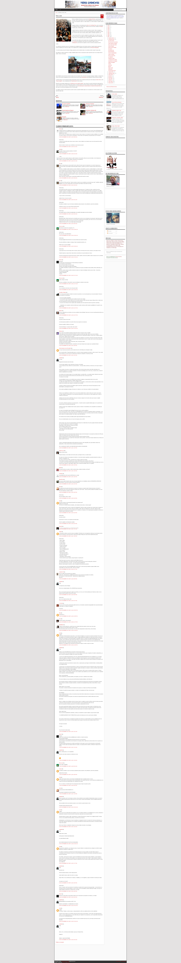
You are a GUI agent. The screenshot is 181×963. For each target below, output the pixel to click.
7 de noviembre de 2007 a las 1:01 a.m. (68, 731)
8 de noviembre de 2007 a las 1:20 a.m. (68, 826)
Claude (60, 531)
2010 (109, 32)
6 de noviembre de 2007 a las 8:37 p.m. (68, 569)
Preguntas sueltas (111, 58)
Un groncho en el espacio (112, 61)
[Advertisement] (81, 953)
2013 (109, 28)
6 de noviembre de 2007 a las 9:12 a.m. (68, 146)
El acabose (110, 48)
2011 (109, 31)
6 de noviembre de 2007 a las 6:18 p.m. (68, 498)
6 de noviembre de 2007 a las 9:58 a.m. (68, 223)
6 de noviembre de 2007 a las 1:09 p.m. (68, 345)
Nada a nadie (59, 16)
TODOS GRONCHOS (65, 961)
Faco (60, 618)
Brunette (60, 526)
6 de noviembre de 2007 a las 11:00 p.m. (68, 616)
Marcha (109, 66)
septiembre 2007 (111, 73)
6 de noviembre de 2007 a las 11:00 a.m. (68, 246)
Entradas (109, 231)
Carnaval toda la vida (112, 70)
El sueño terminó (111, 40)
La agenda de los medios (112, 59)
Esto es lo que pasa (111, 55)
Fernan (60, 128)
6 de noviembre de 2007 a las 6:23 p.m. (68, 523)
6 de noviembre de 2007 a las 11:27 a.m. (68, 275)
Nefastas (60, 331)
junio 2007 (110, 77)
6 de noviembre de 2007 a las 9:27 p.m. (68, 600)
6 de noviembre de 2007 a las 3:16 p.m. (68, 483)
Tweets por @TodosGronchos (111, 86)
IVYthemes (64, 962)
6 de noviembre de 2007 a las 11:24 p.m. (68, 630)
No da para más (111, 50)
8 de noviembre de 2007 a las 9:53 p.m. (68, 897)
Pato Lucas (61, 226)
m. (59, 156)
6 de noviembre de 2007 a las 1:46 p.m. (68, 470)
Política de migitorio (111, 62)
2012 (109, 29)
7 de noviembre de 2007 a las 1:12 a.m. (68, 747)
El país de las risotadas (112, 47)
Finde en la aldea (111, 54)
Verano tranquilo (111, 46)
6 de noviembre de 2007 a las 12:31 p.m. (68, 328)
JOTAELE (61, 473)
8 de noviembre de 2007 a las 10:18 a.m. (68, 843)
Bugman (60, 310)
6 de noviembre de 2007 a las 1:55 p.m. (68, 476)
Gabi (60, 500)
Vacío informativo (111, 51)
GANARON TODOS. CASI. (116, 110)
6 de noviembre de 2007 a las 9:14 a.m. (68, 153)
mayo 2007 (111, 78)
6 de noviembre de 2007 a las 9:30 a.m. (68, 185)
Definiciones (110, 69)
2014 (109, 27)
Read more (67, 106)
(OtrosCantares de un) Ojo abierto (65, 348)
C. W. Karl (61, 603)
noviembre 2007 (111, 39)
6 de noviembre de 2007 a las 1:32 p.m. (68, 355)
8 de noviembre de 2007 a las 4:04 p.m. (68, 882)
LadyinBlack (61, 624)
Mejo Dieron (61, 479)
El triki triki (110, 65)
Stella (60, 149)
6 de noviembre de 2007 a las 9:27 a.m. (68, 160)
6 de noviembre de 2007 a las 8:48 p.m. (68, 578)
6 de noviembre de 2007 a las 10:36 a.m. (68, 235)
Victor (60, 486)
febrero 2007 (111, 82)
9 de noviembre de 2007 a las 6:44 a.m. (68, 939)
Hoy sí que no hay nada (112, 44)
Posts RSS (118, 961)
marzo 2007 (111, 81)
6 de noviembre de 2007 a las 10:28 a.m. (68, 229)
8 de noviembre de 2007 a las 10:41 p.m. (68, 905)
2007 (109, 36)
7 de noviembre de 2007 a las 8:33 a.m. (68, 766)
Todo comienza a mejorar (112, 43)
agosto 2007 (111, 74)
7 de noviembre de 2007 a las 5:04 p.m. (68, 785)
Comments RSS (123, 961)
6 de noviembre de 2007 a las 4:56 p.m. (68, 492)
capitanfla (61, 357)
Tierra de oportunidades (112, 52)
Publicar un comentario (60, 942)
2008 (109, 35)
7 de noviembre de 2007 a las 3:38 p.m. (68, 774)
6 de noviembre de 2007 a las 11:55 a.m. (68, 289)
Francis (60, 768)
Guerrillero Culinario (62, 292)
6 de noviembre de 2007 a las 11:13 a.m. (68, 257)
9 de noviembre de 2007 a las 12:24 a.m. (68, 921)
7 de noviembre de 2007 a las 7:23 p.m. (68, 793)
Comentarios (110, 233)
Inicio (57, 9)
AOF (60, 163)
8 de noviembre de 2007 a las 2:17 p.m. (68, 863)
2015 (109, 25)
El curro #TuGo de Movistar (116, 102)
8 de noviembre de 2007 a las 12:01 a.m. (68, 807)
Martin (60, 467)
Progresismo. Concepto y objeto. (117, 117)
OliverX (60, 259)
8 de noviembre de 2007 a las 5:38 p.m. (68, 891)
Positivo (109, 63)
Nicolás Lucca (61, 450)
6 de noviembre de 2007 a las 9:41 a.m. (68, 199)
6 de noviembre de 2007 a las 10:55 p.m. (68, 610)
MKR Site (68, 962)
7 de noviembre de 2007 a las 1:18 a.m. (68, 760)
